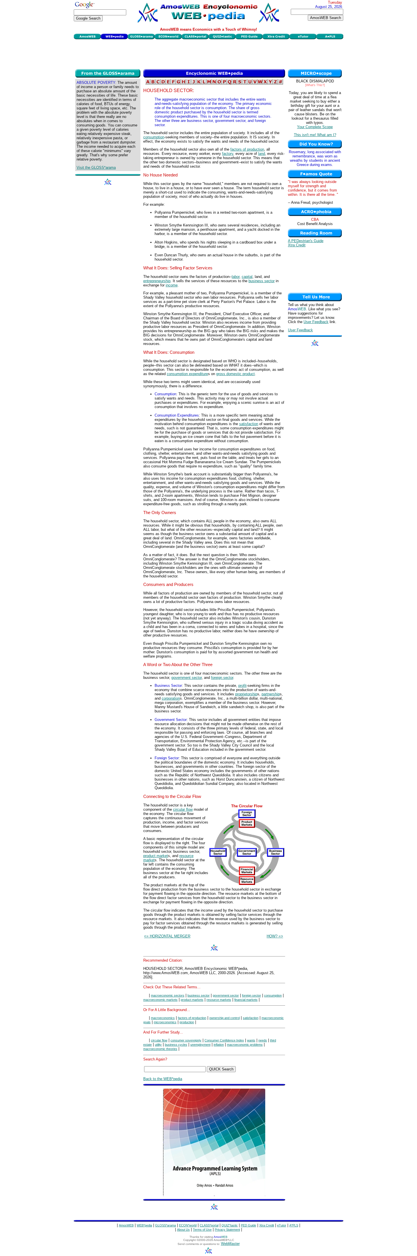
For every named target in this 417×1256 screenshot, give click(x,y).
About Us (183, 1229)
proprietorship (246, 694)
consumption (153, 137)
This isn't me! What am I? (315, 135)
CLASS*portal (209, 1225)
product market (155, 856)
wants (251, 1040)
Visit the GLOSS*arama (96, 167)
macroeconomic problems (245, 1044)
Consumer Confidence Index (224, 1040)
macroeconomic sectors (167, 995)
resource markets (219, 999)
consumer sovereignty (185, 1040)
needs (262, 1040)
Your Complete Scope (315, 127)
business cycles (176, 1044)
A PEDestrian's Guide (305, 241)
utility (158, 1044)
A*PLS (293, 1225)
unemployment (200, 1044)
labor (235, 277)
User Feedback (316, 322)
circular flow (183, 809)
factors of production (247, 149)
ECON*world (188, 1225)
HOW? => (275, 936)
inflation (219, 1044)
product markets (192, 999)
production (187, 1022)
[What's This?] (315, 85)
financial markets (246, 999)
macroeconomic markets (160, 999)
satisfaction (248, 424)
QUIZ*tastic (230, 1225)
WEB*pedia (144, 1225)
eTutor (281, 1225)
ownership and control (224, 1018)
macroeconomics (163, 1018)
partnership (271, 694)
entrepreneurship (156, 281)
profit (242, 685)
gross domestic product (235, 374)
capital (247, 277)
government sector (186, 677)
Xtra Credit (297, 245)
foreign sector (222, 677)
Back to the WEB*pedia (162, 1079)
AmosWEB (126, 1225)
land (261, 153)
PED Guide (248, 1225)
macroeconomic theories (160, 1049)
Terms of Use (202, 1229)
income (172, 285)
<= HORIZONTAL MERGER (167, 936)
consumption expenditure (187, 374)
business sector (261, 281)
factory (227, 153)
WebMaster (230, 1244)
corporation (171, 698)
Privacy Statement (227, 1229)
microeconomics (165, 1022)
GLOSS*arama (165, 1225)
